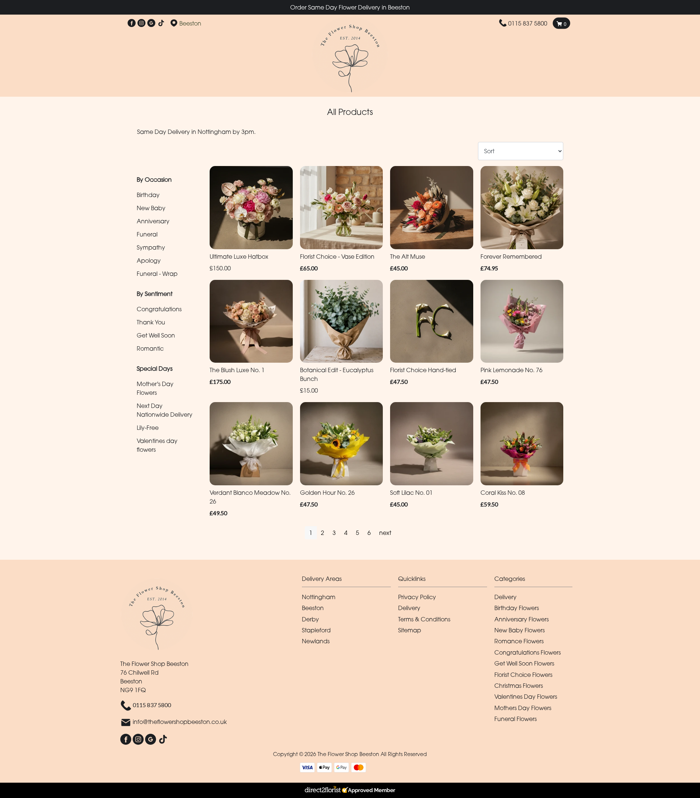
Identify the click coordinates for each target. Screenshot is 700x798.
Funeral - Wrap (157, 273)
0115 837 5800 (527, 23)
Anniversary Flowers (521, 619)
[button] (350, 580)
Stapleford (316, 630)
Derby (310, 619)
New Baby (151, 208)
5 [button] (357, 532)
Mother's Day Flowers (155, 388)
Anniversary (153, 221)
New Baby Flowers (519, 630)
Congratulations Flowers (527, 652)
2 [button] (322, 532)
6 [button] (369, 532)
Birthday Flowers (516, 608)
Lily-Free (148, 427)
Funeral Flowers (515, 718)
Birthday (148, 194)
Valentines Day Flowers (525, 696)
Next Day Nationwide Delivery (164, 410)
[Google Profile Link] (151, 23)
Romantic (150, 348)
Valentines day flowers (157, 445)
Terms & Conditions (424, 619)
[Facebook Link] (132, 23)
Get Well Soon (156, 335)
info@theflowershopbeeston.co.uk (180, 722)
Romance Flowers (519, 641)
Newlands (316, 641)
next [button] (385, 532)
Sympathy (151, 247)
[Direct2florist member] (350, 790)
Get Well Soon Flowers (524, 663)
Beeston (313, 608)
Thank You (151, 322)
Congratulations (159, 309)
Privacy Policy (417, 597)
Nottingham (318, 597)
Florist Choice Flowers (523, 674)
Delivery (409, 608)
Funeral (147, 234)
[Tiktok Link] (161, 23)
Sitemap (409, 630)
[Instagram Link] (141, 23)
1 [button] (310, 532)
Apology (149, 260)
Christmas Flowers (518, 685)
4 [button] (345, 532)
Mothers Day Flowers (522, 708)
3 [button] (334, 532)
